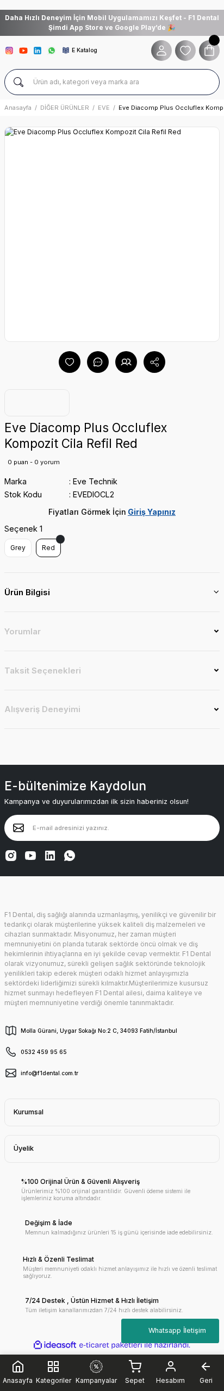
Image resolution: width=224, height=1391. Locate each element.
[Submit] (18, 828)
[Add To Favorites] (69, 362)
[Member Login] (161, 50)
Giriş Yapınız (152, 511)
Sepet (135, 1380)
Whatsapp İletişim (177, 1330)
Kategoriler (53, 1379)
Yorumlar (22, 631)
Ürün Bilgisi (27, 592)
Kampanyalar (96, 1380)
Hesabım (170, 1380)
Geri (206, 1380)
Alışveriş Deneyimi (42, 709)
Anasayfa (18, 1380)
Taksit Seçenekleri (42, 670)
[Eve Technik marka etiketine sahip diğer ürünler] (37, 402)
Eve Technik (95, 481)
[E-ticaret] (110, 1345)
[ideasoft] (55, 1345)
